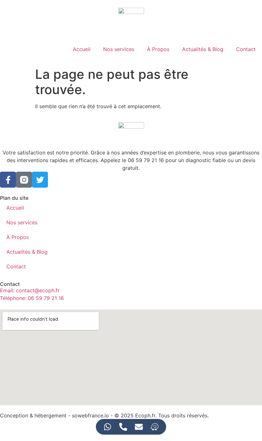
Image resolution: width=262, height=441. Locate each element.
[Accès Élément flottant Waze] (154, 427)
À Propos (158, 49)
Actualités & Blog (202, 49)
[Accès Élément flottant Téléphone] (123, 427)
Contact (246, 49)
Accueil (81, 49)
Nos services (118, 49)
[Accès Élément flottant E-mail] (139, 427)
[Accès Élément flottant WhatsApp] (107, 427)
